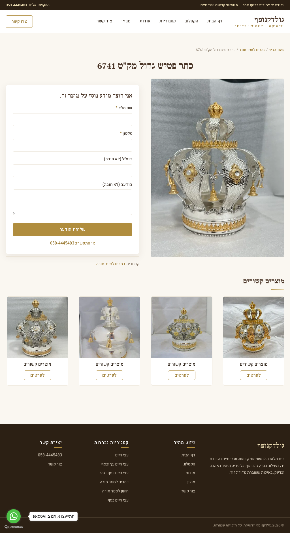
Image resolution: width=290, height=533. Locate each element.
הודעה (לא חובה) (117, 185)
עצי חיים (122, 455)
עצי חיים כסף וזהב (114, 473)
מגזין (126, 21)
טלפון (126, 133)
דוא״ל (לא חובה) (118, 159)
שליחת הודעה (72, 229)
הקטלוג (191, 21)
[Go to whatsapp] (14, 516)
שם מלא (124, 108)
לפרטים (253, 375)
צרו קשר (19, 21)
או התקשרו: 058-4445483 (72, 243)
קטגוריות (167, 21)
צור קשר (104, 21)
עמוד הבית (276, 49)
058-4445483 (50, 455)
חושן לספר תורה (115, 491)
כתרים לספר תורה (252, 49)
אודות (145, 21)
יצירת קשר (51, 442)
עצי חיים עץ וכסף (115, 464)
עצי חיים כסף (118, 500)
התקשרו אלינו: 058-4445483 (28, 5)
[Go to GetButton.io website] (14, 527)
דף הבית (215, 21)
